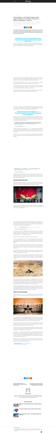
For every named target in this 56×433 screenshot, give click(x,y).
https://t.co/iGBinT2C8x (34, 169)
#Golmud (28, 168)
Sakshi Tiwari (16, 25)
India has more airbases (23, 294)
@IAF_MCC (17, 227)
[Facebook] (25, 27)
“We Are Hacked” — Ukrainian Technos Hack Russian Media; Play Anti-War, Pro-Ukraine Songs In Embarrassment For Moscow (36, 384)
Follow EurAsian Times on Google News (20, 344)
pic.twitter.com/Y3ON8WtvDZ (18, 124)
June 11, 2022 (25, 126)
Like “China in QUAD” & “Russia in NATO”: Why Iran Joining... (30, 408)
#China (21, 168)
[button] (14, 1)
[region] (28, 9)
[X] (27, 27)
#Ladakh (30, 227)
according (21, 234)
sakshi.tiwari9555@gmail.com (26, 343)
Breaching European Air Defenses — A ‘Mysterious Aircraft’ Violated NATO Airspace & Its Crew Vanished (28, 113)
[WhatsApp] (29, 27)
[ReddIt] (31, 27)
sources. (26, 207)
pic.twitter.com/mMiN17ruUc (36, 227)
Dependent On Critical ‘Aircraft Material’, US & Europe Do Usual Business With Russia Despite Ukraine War (28, 40)
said (29, 86)
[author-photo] (28, 392)
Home (14, 15)
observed (18, 248)
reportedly (30, 128)
